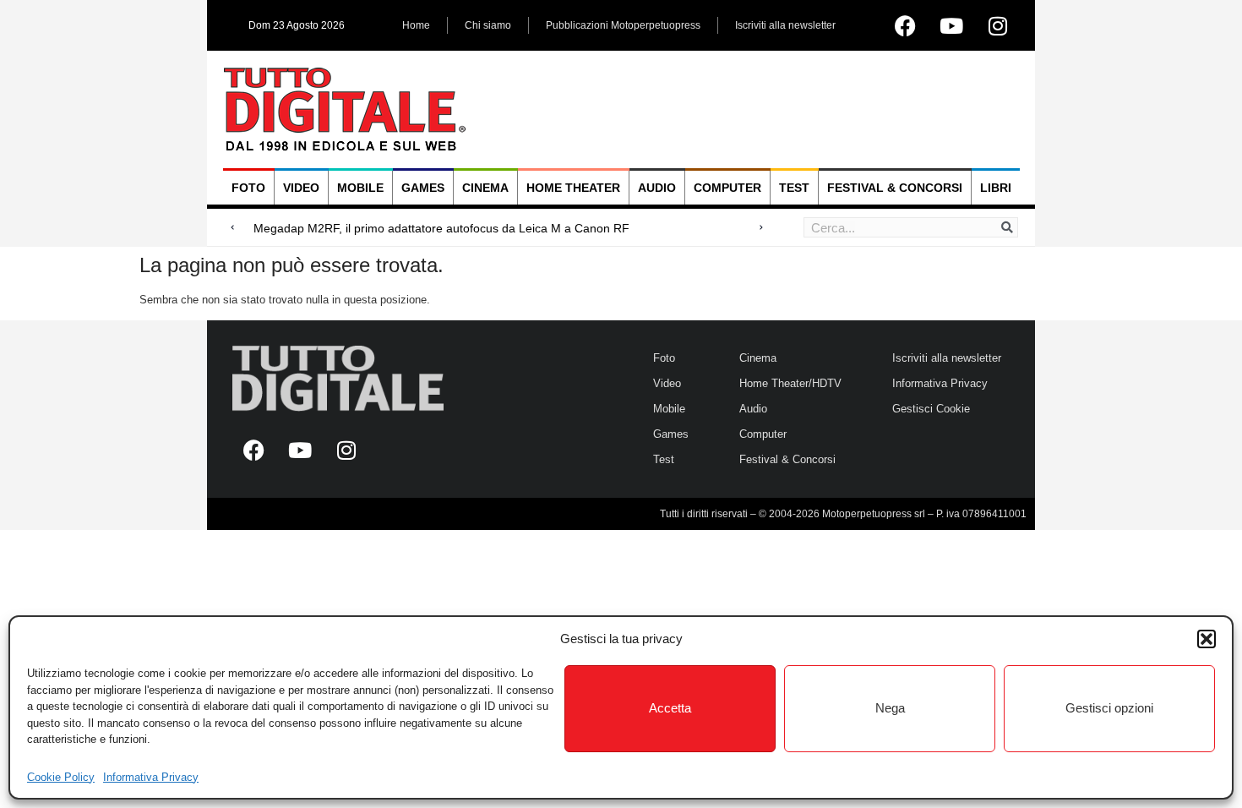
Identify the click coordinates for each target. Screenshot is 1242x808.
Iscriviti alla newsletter (785, 25)
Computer (727, 187)
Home (416, 25)
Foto (248, 187)
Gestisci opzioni (1109, 708)
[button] (1206, 639)
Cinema (485, 187)
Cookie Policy (61, 777)
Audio (657, 187)
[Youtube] (951, 25)
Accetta (670, 708)
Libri (995, 187)
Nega (890, 708)
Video (301, 187)
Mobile (360, 187)
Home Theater (573, 187)
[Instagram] (998, 25)
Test (794, 187)
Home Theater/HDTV (790, 383)
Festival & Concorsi (894, 187)
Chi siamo (488, 25)
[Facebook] (905, 25)
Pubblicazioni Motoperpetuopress (623, 25)
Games (422, 187)
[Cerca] (1007, 227)
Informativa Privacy (151, 777)
